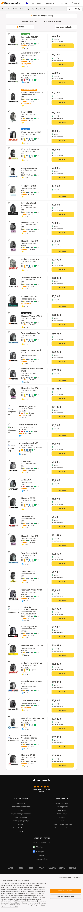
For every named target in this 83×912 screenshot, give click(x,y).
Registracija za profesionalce (21, 814)
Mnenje (20, 810)
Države (20, 824)
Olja (33, 9)
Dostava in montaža (58, 9)
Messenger (40, 851)
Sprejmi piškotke (65, 891)
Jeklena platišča (62, 807)
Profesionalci (37, 3)
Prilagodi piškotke (65, 896)
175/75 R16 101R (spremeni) (42, 16)
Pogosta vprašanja (41, 859)
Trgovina (39, 9)
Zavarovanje (20, 803)
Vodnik (46, 9)
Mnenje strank (51, 3)
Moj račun (78, 3)
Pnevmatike (6, 9)
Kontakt (64, 3)
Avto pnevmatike (62, 803)
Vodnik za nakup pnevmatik (20, 807)
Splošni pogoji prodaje (21, 821)
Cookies (20, 831)
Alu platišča (62, 810)
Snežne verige (25, 9)
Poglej (62, 46)
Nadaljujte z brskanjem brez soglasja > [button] (70, 877)
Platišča (15, 9)
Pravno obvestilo (21, 817)
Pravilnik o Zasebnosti (20, 828)
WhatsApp (39, 847)
